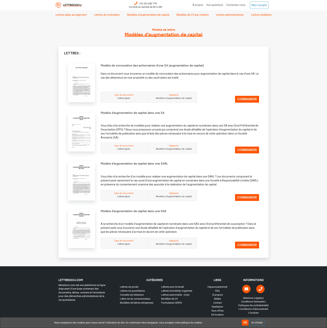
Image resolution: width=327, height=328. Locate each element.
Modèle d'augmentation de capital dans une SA (132, 113)
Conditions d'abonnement (254, 309)
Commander (247, 99)
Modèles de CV (169, 298)
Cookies (253, 312)
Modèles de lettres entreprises (136, 302)
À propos (198, 4)
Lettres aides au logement (73, 14)
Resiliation (217, 306)
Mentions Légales (253, 298)
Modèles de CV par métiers (194, 14)
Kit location (217, 314)
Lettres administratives (231, 14)
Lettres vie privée (129, 286)
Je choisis (257, 322)
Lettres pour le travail (172, 286)
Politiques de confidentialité (253, 305)
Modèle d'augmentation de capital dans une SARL (134, 163)
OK (245, 322)
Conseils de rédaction (132, 294)
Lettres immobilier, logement (176, 290)
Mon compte (260, 5)
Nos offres (217, 310)
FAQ (217, 290)
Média (217, 298)
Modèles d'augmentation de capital (150, 14)
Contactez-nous (236, 4)
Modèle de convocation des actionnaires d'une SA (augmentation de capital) (152, 65)
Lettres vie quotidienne (132, 290)
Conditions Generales (253, 301)
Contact (217, 302)
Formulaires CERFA (171, 302)
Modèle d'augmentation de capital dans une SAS (133, 211)
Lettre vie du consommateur (135, 298)
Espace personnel (217, 286)
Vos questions (215, 4)
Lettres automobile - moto (175, 294)
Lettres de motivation (108, 14)
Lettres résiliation (263, 14)
